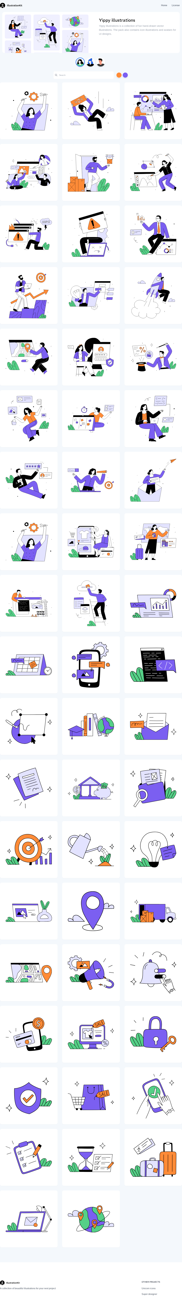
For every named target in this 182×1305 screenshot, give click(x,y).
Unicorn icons (149, 1288)
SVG (24, 134)
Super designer (149, 1294)
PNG (37, 134)
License (176, 5)
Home (164, 5)
